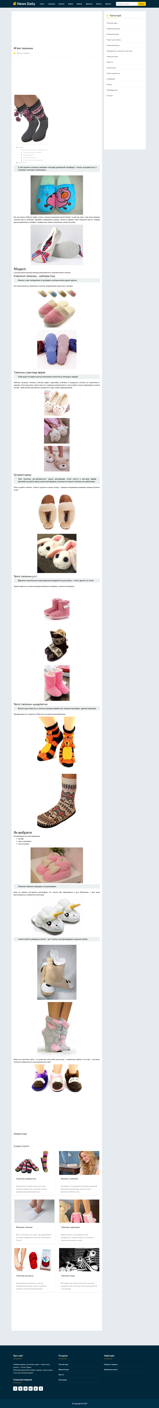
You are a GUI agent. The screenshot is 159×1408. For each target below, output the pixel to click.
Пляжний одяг (113, 34)
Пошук (141, 4)
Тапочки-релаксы (24, 1275)
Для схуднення (113, 73)
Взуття (19, 53)
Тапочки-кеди (68, 1275)
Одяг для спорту (114, 40)
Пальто (99, 4)
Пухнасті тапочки (69, 1178)
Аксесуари (111, 68)
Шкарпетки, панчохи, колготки (119, 51)
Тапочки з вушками (70, 1227)
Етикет (110, 96)
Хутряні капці (28, 155)
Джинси (89, 4)
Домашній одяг (113, 29)
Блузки (61, 4)
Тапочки (27, 53)
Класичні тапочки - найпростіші (35, 150)
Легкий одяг (112, 23)
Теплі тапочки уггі (30, 157)
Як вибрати (22, 163)
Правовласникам (111, 1369)
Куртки (108, 4)
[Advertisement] (57, 29)
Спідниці (51, 4)
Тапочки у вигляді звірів (32, 152)
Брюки (79, 4)
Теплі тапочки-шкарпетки (33, 160)
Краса (109, 84)
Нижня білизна (113, 45)
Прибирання (112, 90)
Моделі (21, 147)
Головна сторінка (110, 1364)
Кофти (70, 4)
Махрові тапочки (24, 1227)
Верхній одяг (112, 56)
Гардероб (111, 79)
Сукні (42, 4)
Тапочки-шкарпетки (26, 1178)
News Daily (25, 4)
